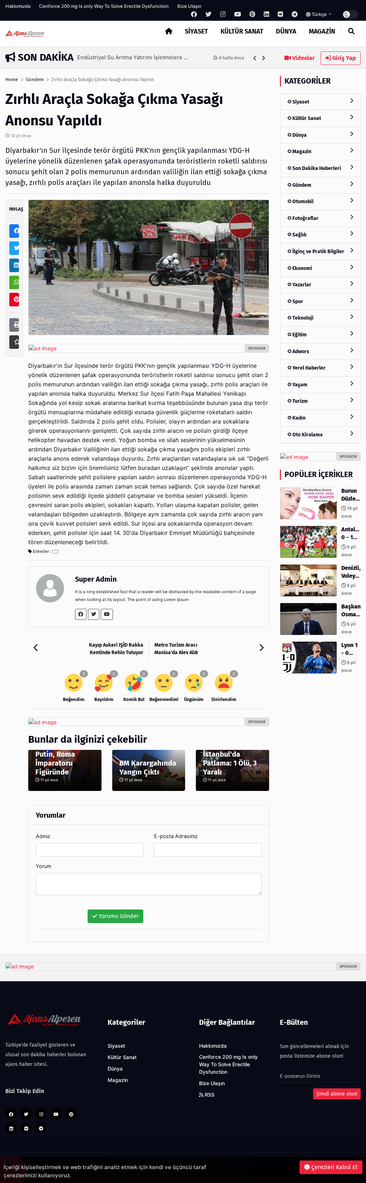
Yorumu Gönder (118, 916)
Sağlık (299, 235)
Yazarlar (301, 285)
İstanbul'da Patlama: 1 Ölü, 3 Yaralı (230, 763)
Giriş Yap (343, 58)
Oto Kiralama (307, 435)
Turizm (299, 401)
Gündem (35, 79)
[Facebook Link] (80, 614)
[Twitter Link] (93, 614)
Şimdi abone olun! (336, 1094)
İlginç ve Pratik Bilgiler (317, 252)
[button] (255, 58)
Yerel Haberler (308, 368)
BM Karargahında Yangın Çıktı (147, 767)
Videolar (303, 58)
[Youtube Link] (107, 614)
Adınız (43, 836)
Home (11, 79)
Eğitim (299, 335)
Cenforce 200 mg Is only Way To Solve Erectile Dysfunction (104, 6)
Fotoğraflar (304, 218)
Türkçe (319, 14)
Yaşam (299, 385)
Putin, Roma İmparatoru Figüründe (55, 763)
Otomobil (302, 202)
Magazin (322, 31)
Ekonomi (301, 268)
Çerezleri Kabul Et (334, 1167)
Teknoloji (302, 318)
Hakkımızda (17, 6)
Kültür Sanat (242, 31)
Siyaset (196, 31)
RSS (208, 1095)
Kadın (298, 418)
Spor (297, 302)
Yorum (43, 866)
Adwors (300, 352)
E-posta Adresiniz (176, 836)
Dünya (286, 31)
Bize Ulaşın (189, 6)
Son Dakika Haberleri (316, 168)
